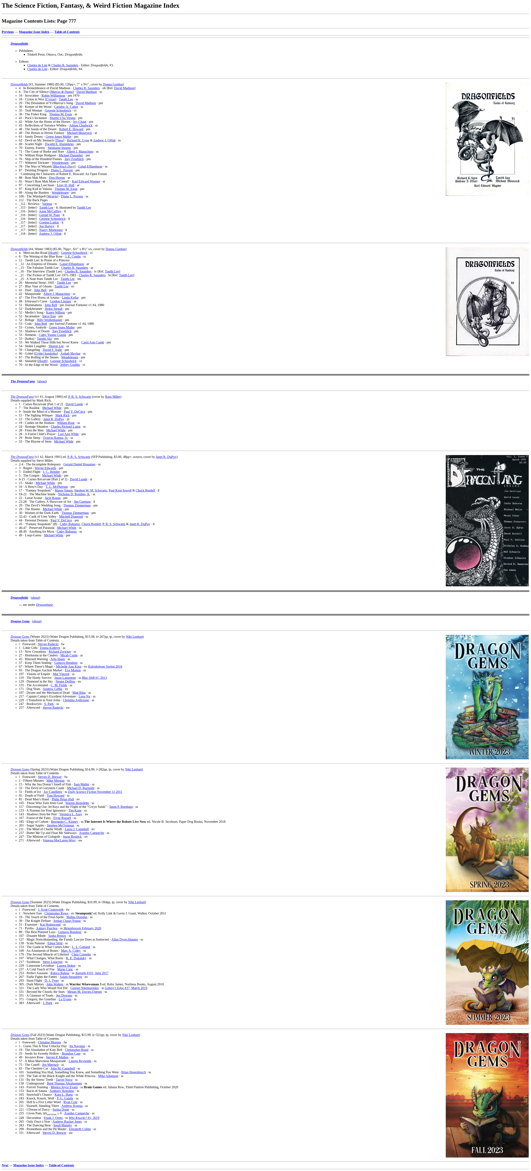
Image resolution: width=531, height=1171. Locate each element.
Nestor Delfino (65, 681)
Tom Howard (55, 795)
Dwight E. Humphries (59, 144)
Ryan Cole (70, 1102)
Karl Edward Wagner (86, 181)
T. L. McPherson (57, 486)
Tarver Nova (64, 1079)
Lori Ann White (68, 434)
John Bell (40, 290)
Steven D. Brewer (50, 777)
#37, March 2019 (126, 988)
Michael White (45, 483)
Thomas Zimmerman (77, 505)
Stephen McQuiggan (60, 825)
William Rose (66, 423)
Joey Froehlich (74, 159)
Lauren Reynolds (80, 1061)
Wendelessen (60, 162)
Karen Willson (55, 312)
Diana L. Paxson (62, 170)
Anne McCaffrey (50, 211)
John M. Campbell (63, 1068)
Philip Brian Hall (63, 799)
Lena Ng (84, 696)
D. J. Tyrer (52, 980)
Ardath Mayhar (70, 353)
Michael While (52, 408)
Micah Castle (69, 655)
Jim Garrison (82, 501)
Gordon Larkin (49, 222)
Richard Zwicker (60, 651)
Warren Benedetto (77, 803)
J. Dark (47, 1003)
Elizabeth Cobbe (80, 1129)
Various (47, 204)
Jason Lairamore (65, 677)
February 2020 (82, 928)
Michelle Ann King (68, 666)
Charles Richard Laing (65, 426)
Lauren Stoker (66, 965)
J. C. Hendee (51, 472)
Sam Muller (81, 784)
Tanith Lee (66, 99)
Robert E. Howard (71, 129)
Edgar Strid (54, 943)
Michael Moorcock (79, 133)
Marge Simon (64, 490)
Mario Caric (65, 969)
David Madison (124, 88)
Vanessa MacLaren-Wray (59, 840)
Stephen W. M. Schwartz (90, 490)
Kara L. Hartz (64, 1094)
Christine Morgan (49, 1042)
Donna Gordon (113, 84)
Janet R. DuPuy (53, 419)
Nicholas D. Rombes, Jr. (74, 494)
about (42, 381)
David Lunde (74, 404)
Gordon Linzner (60, 301)
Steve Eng (49, 316)
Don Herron (57, 177)
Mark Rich (62, 415)
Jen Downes (64, 995)
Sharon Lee (56, 346)
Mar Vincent (61, 674)
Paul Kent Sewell (120, 490)
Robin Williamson (53, 95)
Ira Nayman (77, 1046)
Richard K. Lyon (78, 140)
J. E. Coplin (73, 256)
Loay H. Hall (65, 185)
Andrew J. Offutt (104, 140)
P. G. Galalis (65, 1098)
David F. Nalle (52, 350)
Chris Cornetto (81, 954)
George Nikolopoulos (84, 988)
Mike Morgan (55, 780)
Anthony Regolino (62, 1091)
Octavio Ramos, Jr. (55, 437)
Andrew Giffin (52, 689)
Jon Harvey (46, 226)
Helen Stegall (53, 308)
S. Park (49, 704)
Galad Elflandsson (90, 166)
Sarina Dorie (60, 1109)
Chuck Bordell (145, 490)
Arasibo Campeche (91, 833)
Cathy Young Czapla (52, 335)
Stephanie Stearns (59, 148)
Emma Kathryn (50, 648)
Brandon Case (71, 1053)
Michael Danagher (71, 155)
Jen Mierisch (50, 1064)
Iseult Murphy (63, 1125)
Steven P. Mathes (57, 1057)
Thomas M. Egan (60, 114)
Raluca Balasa (59, 973)
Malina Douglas (76, 917)
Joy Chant (79, 121)
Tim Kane (75, 810)
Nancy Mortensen (51, 230)
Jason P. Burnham (121, 806)
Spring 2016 (105, 666)
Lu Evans (65, 999)
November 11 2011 (95, 792)
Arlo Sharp (57, 659)
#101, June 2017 (91, 973)
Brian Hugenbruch (133, 1072)
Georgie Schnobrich (58, 110)
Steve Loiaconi (52, 962)
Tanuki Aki (44, 338)
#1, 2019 (84, 1118)
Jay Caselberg (53, 792)
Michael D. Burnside (80, 788)
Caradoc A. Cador (66, 106)
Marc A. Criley (71, 950)
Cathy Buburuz (70, 524)
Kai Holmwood (50, 924)
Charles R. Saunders (64, 65)
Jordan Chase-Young (67, 921)
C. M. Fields (59, 685)
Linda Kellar (70, 297)
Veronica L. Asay (70, 814)
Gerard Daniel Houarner (79, 464)
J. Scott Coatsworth (50, 909)
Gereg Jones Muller (58, 136)
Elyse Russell (62, 818)
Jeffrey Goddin (70, 364)
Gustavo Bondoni (65, 663)
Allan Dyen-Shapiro (124, 939)
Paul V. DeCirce (74, 411)
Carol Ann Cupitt (92, 342)
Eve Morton (73, 670)
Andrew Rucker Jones (67, 1121)
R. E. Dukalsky (76, 958)
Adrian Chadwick (81, 125)
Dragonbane (44, 604)
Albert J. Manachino (80, 151)
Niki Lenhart (134, 636)
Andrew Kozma (72, 1106)
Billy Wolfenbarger (49, 320)
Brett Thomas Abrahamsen (64, 1083)
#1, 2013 (94, 677)
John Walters (54, 984)
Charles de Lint (37, 65)
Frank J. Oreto (53, 1118)
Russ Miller (112, 396)
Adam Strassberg (71, 977)
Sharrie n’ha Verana (63, 118)
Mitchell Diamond (71, 516)
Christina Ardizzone (76, 700)
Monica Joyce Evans (64, 1087)
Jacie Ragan (53, 498)
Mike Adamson (108, 1076)
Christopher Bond (76, 1050)
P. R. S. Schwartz (79, 396)
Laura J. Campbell (77, 829)
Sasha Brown (57, 935)
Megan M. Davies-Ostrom (84, 991)
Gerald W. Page (49, 215)
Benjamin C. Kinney (64, 821)
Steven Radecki (48, 644)
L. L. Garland (81, 947)
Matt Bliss (79, 692)
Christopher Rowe (56, 913)
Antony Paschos (46, 928)
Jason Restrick (72, 836)
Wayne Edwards (45, 468)
